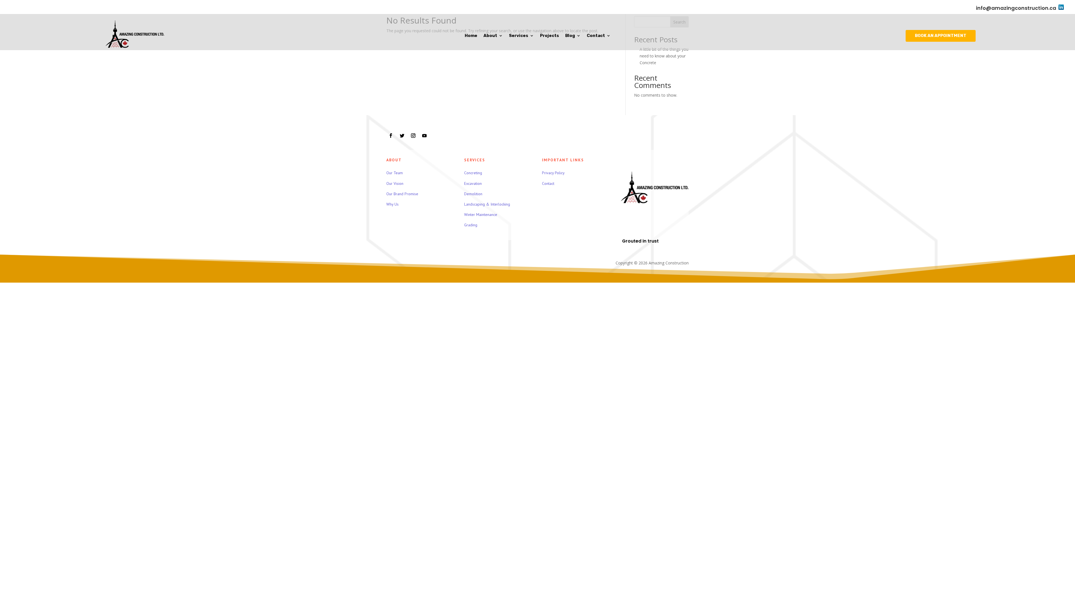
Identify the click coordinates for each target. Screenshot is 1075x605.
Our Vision (394, 183)
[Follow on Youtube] (424, 135)
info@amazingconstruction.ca (1016, 7)
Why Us (392, 204)
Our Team (394, 172)
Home (471, 36)
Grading (470, 224)
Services (518, 36)
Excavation (473, 183)
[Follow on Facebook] (390, 135)
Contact (596, 36)
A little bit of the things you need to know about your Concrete (664, 55)
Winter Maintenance (480, 214)
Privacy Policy (553, 172)
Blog (570, 36)
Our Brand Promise (402, 193)
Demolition (473, 193)
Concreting (473, 172)
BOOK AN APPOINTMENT (940, 35)
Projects (549, 36)
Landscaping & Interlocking (487, 204)
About (490, 36)
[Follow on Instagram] (413, 135)
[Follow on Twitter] (402, 135)
